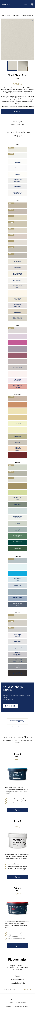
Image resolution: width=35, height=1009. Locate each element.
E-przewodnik (17, 999)
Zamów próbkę (8, 999)
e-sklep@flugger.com (17, 979)
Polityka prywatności (21, 1002)
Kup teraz (17, 810)
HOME (2, 15)
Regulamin (11, 1002)
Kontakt (29, 999)
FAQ (24, 999)
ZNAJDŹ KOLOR (10, 706)
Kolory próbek (16, 727)
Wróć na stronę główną (17, 721)
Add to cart (17, 111)
